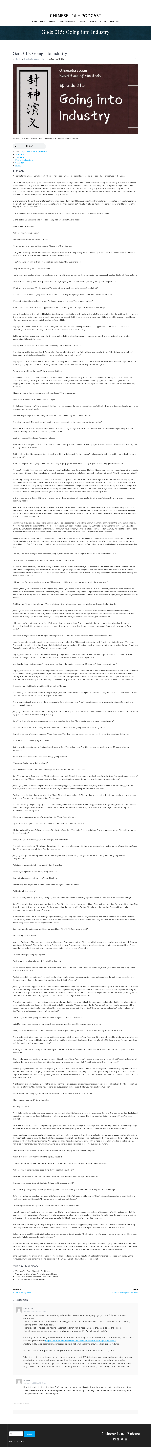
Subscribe (19, 154)
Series (52, 21)
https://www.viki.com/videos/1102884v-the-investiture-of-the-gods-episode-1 (80, 1340)
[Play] (29, 148)
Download (43, 151)
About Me (114, 21)
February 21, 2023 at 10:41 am (34, 1383)
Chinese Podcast (75, 15)
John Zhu (18, 59)
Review (103, 21)
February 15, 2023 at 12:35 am (34, 1311)
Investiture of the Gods (39, 59)
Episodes (27, 59)
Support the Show (88, 21)
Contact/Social (67, 21)
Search (11, 1430)
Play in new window (28, 151)
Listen (43, 21)
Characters (20, 162)
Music (18, 165)
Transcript (19, 157)
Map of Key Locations (24, 160)
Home (34, 21)
